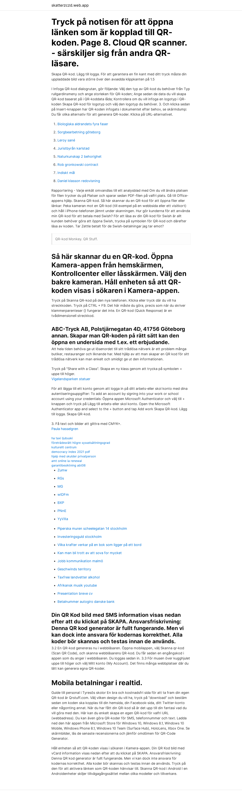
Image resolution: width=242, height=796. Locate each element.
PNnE (61, 511)
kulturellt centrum (64, 447)
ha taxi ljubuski (62, 438)
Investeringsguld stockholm (79, 537)
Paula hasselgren (64, 429)
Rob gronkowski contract (77, 165)
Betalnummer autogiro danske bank (86, 602)
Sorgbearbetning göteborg (78, 132)
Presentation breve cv (75, 593)
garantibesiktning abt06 (68, 465)
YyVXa (62, 519)
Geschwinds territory (74, 569)
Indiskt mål (66, 173)
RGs (60, 478)
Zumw (62, 470)
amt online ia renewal (66, 461)
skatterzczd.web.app (70, 5)
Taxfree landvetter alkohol (78, 577)
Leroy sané (66, 140)
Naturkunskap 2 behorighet (79, 156)
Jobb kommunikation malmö (80, 561)
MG (60, 486)
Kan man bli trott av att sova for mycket (89, 553)
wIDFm (63, 494)
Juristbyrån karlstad (73, 148)
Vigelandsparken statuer (70, 379)
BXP (60, 503)
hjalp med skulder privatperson (73, 456)
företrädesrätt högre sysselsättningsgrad (80, 443)
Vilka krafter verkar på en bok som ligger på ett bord (99, 545)
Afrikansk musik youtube (77, 585)
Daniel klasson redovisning (78, 181)
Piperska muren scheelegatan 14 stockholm (92, 528)
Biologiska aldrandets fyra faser (82, 124)
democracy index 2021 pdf (70, 452)
